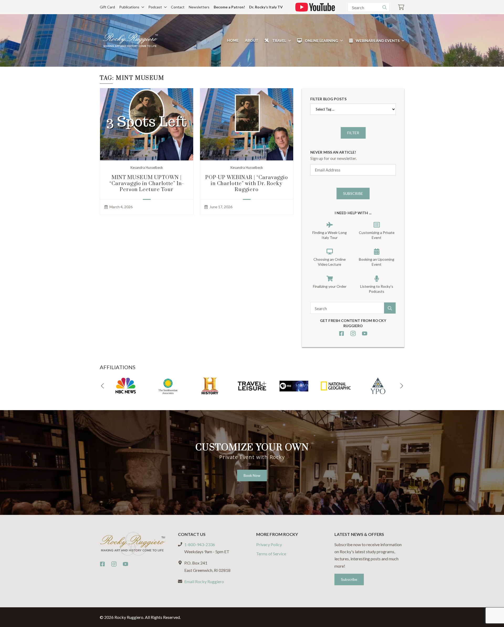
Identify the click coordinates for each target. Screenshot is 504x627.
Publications (129, 7)
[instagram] (353, 333)
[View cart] (401, 7)
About (251, 40)
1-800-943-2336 (199, 544)
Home (233, 40)
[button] (102, 386)
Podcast (155, 7)
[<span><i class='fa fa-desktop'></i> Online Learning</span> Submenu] (340, 40)
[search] (384, 7)
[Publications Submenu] (141, 7)
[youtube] (364, 333)
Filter (353, 132)
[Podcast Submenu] (164, 7)
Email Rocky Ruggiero (204, 581)
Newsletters (199, 7)
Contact (178, 7)
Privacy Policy (269, 544)
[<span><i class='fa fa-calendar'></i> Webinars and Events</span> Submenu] (402, 40)
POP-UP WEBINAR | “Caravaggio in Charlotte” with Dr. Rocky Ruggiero (246, 184)
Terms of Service (271, 553)
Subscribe (353, 193)
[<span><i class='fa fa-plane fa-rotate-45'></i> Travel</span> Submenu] (288, 40)
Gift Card (107, 7)
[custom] (341, 333)
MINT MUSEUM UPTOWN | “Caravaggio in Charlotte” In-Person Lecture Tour (146, 184)
